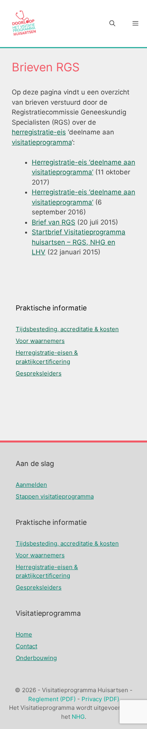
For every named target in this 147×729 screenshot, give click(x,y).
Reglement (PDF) (52, 699)
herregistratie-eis (39, 132)
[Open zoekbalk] (111, 23)
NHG (78, 716)
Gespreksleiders (39, 373)
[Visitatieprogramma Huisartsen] (23, 23)
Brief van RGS (53, 222)
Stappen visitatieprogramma (55, 496)
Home (24, 634)
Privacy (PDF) (100, 699)
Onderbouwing (36, 658)
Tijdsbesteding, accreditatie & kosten (67, 329)
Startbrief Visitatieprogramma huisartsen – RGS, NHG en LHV (78, 242)
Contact (26, 646)
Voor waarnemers (40, 341)
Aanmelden (31, 484)
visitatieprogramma (42, 142)
